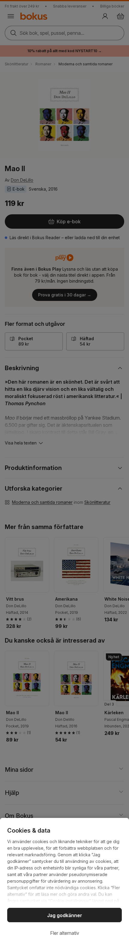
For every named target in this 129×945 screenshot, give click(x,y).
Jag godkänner (64, 915)
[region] (64, 881)
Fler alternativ (64, 933)
